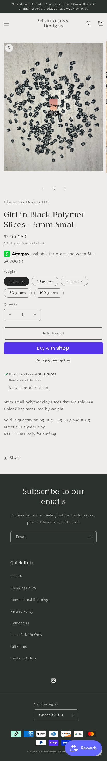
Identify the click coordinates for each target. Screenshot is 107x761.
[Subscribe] (90, 537)
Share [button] (15, 458)
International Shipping (29, 600)
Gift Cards (18, 647)
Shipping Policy (23, 588)
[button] (6, 23)
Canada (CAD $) (51, 715)
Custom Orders (23, 658)
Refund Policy (22, 611)
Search (16, 576)
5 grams (16, 281)
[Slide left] (42, 189)
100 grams (49, 293)
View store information (28, 388)
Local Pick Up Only (26, 635)
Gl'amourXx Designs (47, 752)
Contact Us (19, 623)
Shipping (9, 243)
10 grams (45, 281)
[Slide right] (65, 189)
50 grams (17, 293)
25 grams (74, 281)
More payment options (53, 360)
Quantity (10, 304)
